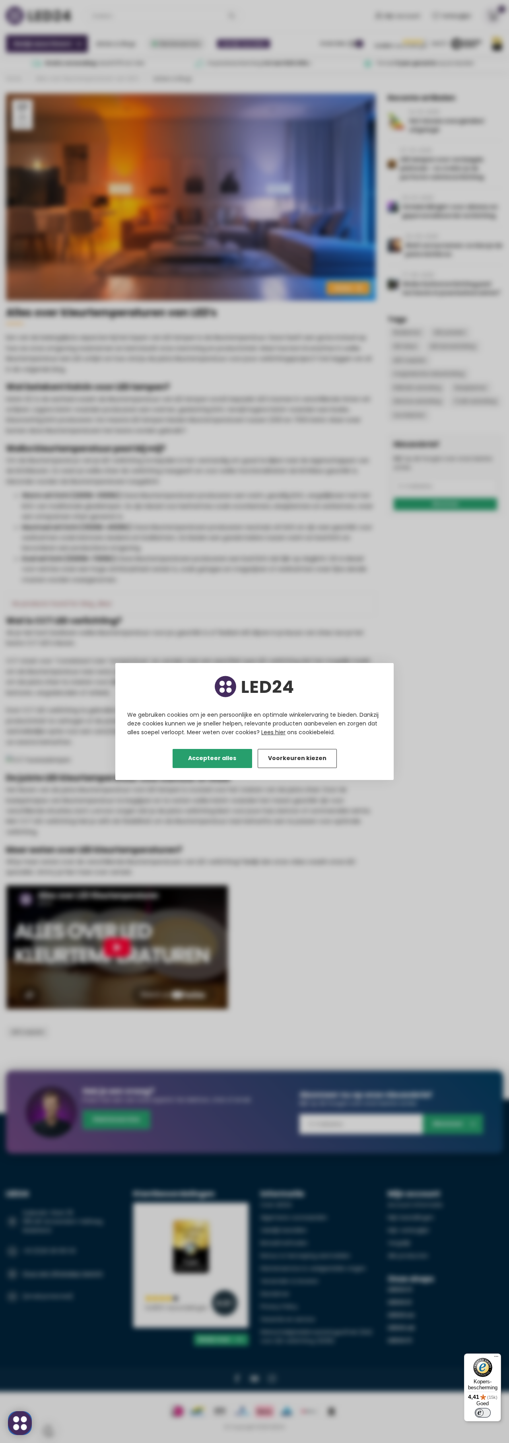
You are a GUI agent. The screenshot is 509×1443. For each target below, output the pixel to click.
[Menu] (496, 1358)
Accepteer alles (212, 758)
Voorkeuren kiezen (297, 758)
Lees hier (273, 732)
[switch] (483, 1413)
